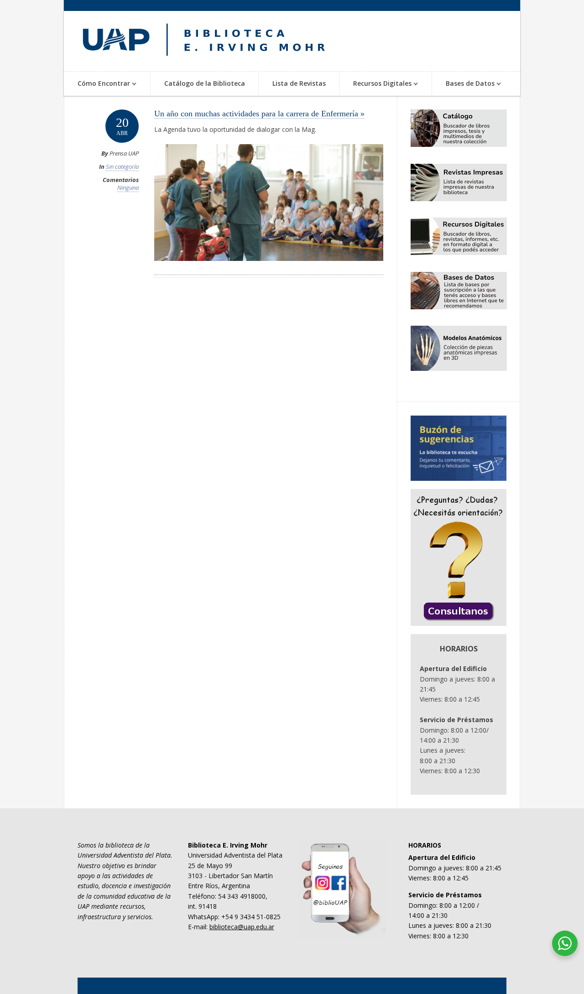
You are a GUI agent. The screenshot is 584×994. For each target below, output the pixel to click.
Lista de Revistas (299, 83)
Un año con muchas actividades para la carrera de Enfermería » (259, 113)
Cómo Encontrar (97, 84)
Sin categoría (122, 166)
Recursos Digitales (375, 84)
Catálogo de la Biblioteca (204, 83)
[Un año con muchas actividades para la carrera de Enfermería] (268, 270)
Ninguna (128, 187)
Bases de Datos (463, 84)
